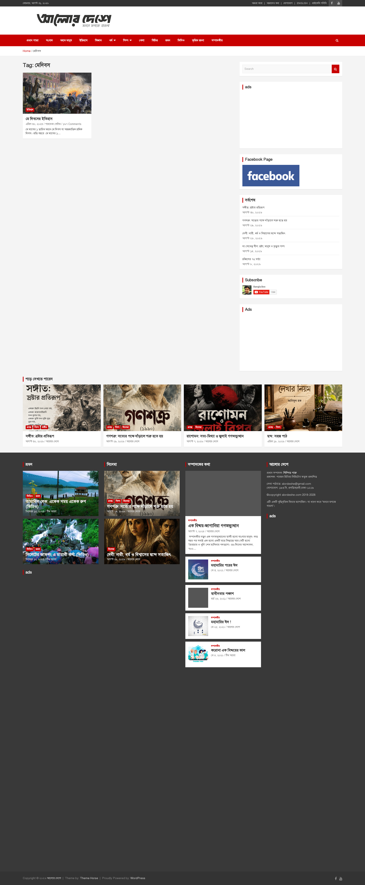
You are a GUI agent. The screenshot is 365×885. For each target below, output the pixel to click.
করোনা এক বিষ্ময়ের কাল (228, 650)
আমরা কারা (257, 3)
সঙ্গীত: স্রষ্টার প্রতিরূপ (253, 207)
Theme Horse (89, 878)
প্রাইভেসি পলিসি (319, 3)
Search (335, 69)
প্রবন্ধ (29, 427)
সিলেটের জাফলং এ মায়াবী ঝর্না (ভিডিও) (57, 554)
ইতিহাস (83, 40)
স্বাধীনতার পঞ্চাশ (222, 593)
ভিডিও (181, 40)
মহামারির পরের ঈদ (224, 565)
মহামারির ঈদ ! (221, 622)
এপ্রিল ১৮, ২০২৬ (275, 441)
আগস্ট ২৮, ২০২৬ (116, 559)
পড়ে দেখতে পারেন (39, 379)
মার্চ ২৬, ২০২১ (218, 598)
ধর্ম (110, 40)
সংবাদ (49, 40)
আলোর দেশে (52, 441)
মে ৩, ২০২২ (217, 570)
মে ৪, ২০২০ (217, 655)
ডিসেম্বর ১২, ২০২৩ (35, 559)
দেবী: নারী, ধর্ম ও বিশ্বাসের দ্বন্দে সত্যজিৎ (263, 233)
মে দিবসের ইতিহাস (39, 119)
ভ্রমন (167, 40)
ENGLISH (302, 3)
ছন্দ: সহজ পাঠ (277, 436)
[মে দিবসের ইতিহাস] (57, 93)
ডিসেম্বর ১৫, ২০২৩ (35, 511)
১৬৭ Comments (72, 124)
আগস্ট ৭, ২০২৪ (196, 531)
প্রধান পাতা (32, 40)
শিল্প (125, 40)
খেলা (141, 40)
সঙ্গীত (44, 427)
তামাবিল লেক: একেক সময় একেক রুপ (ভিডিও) (56, 504)
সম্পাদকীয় (217, 40)
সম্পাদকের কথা (199, 464)
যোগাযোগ (288, 3)
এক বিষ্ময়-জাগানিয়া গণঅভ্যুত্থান (213, 525)
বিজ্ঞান (98, 40)
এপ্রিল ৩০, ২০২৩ (34, 124)
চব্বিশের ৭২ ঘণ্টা (251, 259)
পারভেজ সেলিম (53, 124)
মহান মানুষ (66, 40)
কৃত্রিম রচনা (198, 40)
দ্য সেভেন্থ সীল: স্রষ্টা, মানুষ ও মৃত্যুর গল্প (263, 246)
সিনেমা (126, 427)
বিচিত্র (155, 40)
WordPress (137, 878)
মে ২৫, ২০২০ (218, 627)
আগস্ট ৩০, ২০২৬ (35, 441)
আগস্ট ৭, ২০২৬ (195, 441)
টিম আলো (51, 511)
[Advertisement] (290, 119)
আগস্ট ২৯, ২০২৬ (115, 441)
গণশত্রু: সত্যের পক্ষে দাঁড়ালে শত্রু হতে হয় (264, 220)
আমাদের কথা (273, 3)
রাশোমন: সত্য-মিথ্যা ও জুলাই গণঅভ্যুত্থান (215, 436)
